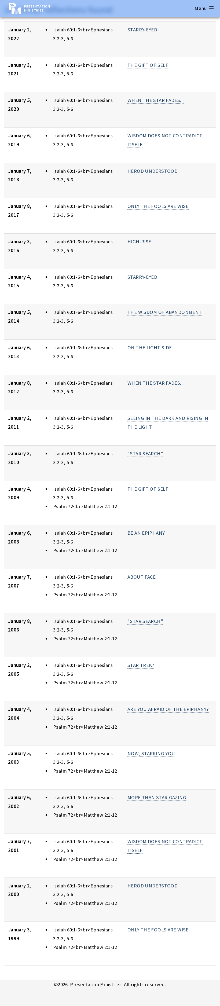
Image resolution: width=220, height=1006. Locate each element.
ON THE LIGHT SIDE (149, 347)
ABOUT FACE (141, 577)
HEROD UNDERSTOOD (152, 171)
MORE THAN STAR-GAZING (156, 797)
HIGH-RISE (139, 241)
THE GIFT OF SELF (147, 65)
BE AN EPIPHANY (146, 533)
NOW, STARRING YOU (151, 753)
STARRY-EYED (142, 30)
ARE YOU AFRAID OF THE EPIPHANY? (168, 709)
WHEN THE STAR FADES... (155, 100)
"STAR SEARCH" (145, 453)
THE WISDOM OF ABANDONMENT (164, 312)
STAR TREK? (140, 665)
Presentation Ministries (37, 8)
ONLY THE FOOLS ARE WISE (158, 206)
